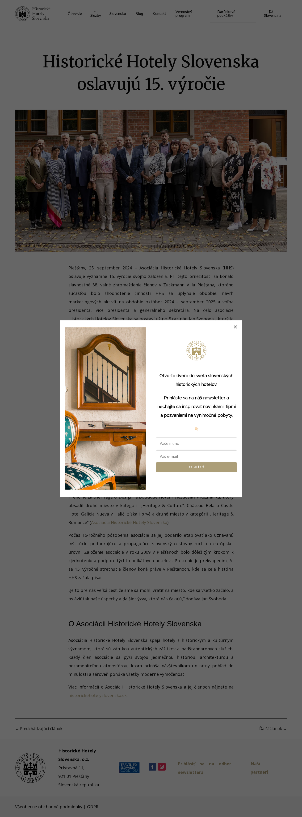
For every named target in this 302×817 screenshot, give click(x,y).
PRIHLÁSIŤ (196, 467)
